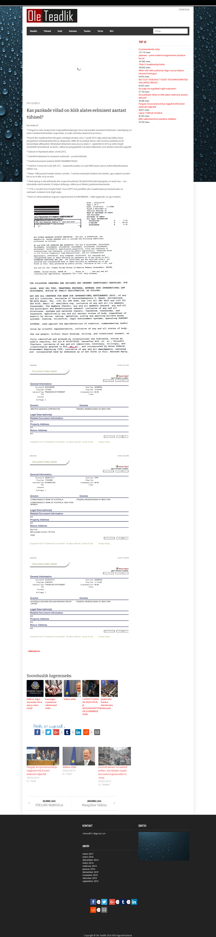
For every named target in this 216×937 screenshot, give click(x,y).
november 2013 (90, 875)
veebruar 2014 (90, 866)
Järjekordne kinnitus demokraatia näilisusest (107, 703)
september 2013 (90, 881)
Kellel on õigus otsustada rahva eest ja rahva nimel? (34, 703)
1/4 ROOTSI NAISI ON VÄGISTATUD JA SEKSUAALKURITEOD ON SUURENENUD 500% (90, 707)
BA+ (112, 31)
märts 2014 (88, 863)
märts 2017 (88, 854)
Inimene (73, 31)
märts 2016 (88, 857)
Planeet (47, 31)
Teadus (87, 31)
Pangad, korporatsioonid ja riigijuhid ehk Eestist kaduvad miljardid (42, 771)
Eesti (60, 31)
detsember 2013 (90, 872)
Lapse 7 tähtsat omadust (150, 113)
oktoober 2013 (90, 878)
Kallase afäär (70, 699)
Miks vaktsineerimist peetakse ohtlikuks (157, 119)
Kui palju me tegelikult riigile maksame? (157, 88)
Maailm (33, 31)
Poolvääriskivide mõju (149, 49)
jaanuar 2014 (89, 869)
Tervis (100, 31)
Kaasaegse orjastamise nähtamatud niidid (51, 703)
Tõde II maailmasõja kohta (152, 64)
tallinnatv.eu (34, 651)
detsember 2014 (90, 860)
